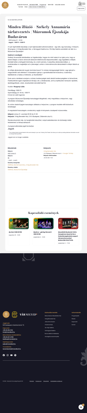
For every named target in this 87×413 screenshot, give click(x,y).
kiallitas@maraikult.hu (10, 339)
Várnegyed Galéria (50, 330)
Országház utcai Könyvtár (52, 336)
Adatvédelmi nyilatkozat (56, 381)
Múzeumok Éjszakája (20, 170)
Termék (20, 7)
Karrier (73, 324)
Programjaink (75, 316)
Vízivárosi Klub (49, 324)
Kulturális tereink (60, 5)
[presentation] (19, 224)
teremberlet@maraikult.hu (12, 349)
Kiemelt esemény (19, 165)
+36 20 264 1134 (8, 330)
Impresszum (39, 381)
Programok (43, 5)
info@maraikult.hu (9, 332)
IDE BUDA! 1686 (34, 5)
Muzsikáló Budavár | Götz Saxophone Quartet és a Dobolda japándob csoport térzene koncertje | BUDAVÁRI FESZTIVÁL (68, 236)
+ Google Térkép (67, 153)
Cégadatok (46, 381)
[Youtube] (11, 355)
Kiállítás (10, 165)
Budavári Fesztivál (22, 5)
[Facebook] (4, 355)
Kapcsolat (74, 322)
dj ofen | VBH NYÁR (15, 232)
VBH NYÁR (50, 5)
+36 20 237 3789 (8, 337)
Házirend (32, 381)
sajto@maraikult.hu (9, 344)
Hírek (26, 7)
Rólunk (73, 319)
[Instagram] (8, 355)
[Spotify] (15, 355)
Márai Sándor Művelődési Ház (53, 316)
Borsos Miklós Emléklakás (52, 333)
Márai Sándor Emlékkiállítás (37, 7)
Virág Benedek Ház (32, 165)
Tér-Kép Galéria (49, 327)
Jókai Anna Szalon (50, 322)
